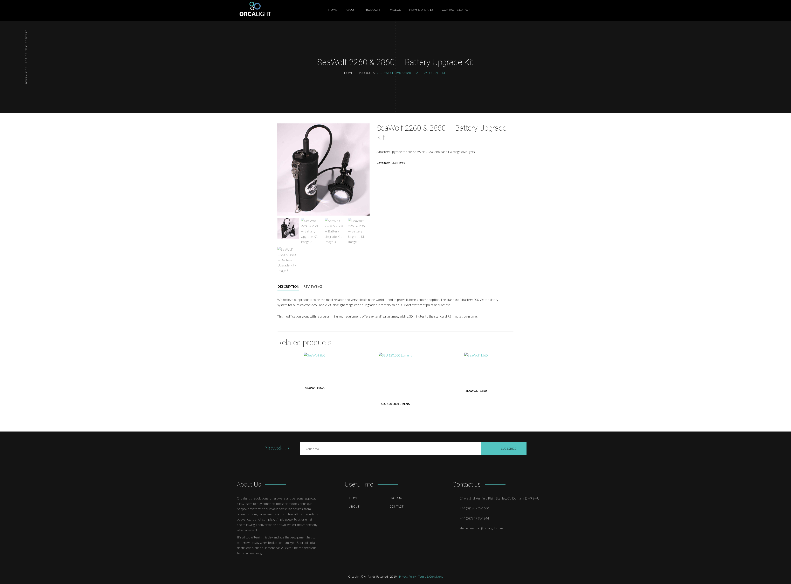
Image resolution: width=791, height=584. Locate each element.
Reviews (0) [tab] (312, 286)
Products (397, 498)
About (354, 506)
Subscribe (508, 448)
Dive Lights (398, 162)
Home (353, 498)
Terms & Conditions (430, 576)
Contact (397, 506)
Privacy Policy (407, 576)
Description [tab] (288, 286)
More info (314, 370)
